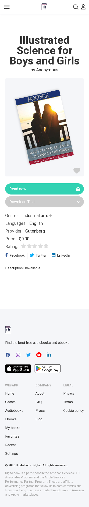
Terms (68, 402)
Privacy (69, 393)
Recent (10, 445)
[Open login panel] (83, 7)
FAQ (38, 402)
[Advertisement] (44, 24)
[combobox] (75, 7)
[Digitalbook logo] (44, 6)
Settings (11, 454)
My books (12, 428)
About (39, 393)
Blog (38, 419)
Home (9, 393)
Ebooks (11, 419)
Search (10, 402)
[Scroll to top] (81, 497)
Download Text (22, 201)
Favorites (12, 436)
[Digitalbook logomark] (8, 329)
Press (40, 411)
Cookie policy (73, 411)
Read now (18, 189)
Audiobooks (14, 411)
